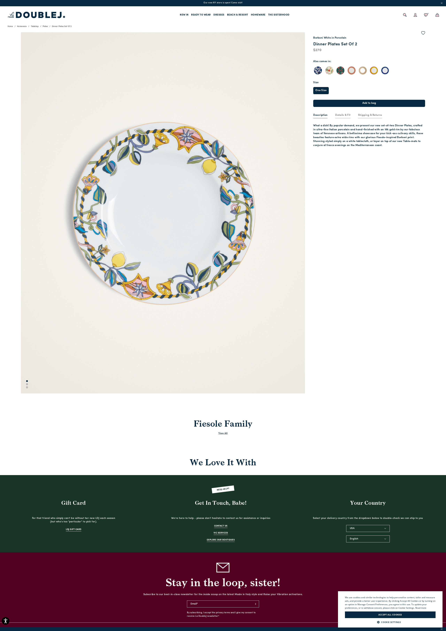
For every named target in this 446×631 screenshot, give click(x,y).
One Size (320, 90)
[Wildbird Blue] (318, 70)
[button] (390, 622)
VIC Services (221, 533)
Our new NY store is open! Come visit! (223, 3)
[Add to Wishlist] (423, 33)
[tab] (320, 115)
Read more (420, 607)
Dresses (218, 15)
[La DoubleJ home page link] (36, 15)
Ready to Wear (201, 15)
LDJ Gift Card (73, 529)
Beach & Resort (237, 15)
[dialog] (390, 609)
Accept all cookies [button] (390, 614)
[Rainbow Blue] (385, 70)
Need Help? (223, 489)
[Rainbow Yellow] (374, 70)
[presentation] (320, 115)
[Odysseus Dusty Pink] (362, 70)
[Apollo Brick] (351, 70)
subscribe (255, 603)
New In (184, 15)
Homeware (258, 15)
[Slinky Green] (340, 70)
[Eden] (329, 70)
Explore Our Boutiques (221, 540)
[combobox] (368, 528)
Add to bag (369, 103)
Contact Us (221, 526)
